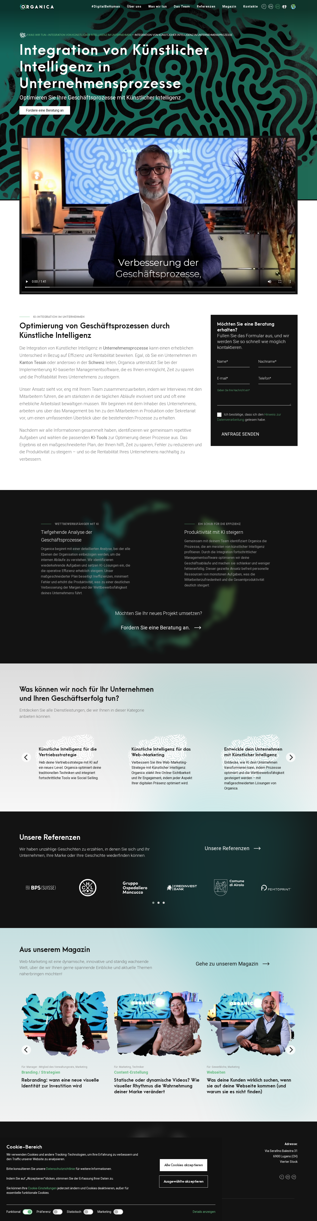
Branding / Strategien (41, 1072)
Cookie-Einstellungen (42, 1188)
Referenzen (206, 6)
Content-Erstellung (131, 1072)
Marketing (81, 1066)
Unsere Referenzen (227, 848)
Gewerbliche (219, 1066)
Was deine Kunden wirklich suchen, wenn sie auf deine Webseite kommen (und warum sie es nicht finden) (249, 1086)
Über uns (134, 6)
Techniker (138, 1066)
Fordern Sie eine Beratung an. (155, 628)
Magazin (229, 6)
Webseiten (216, 1072)
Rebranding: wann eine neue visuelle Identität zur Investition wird (60, 1083)
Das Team (182, 6)
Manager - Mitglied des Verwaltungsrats (50, 1066)
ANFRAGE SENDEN (240, 434)
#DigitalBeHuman (105, 6)
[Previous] (26, 757)
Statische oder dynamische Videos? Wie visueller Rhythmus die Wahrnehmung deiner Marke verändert (156, 1086)
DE (277, 6)
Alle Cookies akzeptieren (183, 1165)
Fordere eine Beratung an (45, 110)
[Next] (290, 757)
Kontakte (250, 6)
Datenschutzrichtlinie (60, 1169)
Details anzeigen (204, 1211)
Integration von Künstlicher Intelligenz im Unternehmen (89, 34)
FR (294, 1177)
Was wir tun (157, 6)
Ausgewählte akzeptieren (184, 1181)
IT (264, 6)
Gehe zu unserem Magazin (227, 964)
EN (270, 6)
